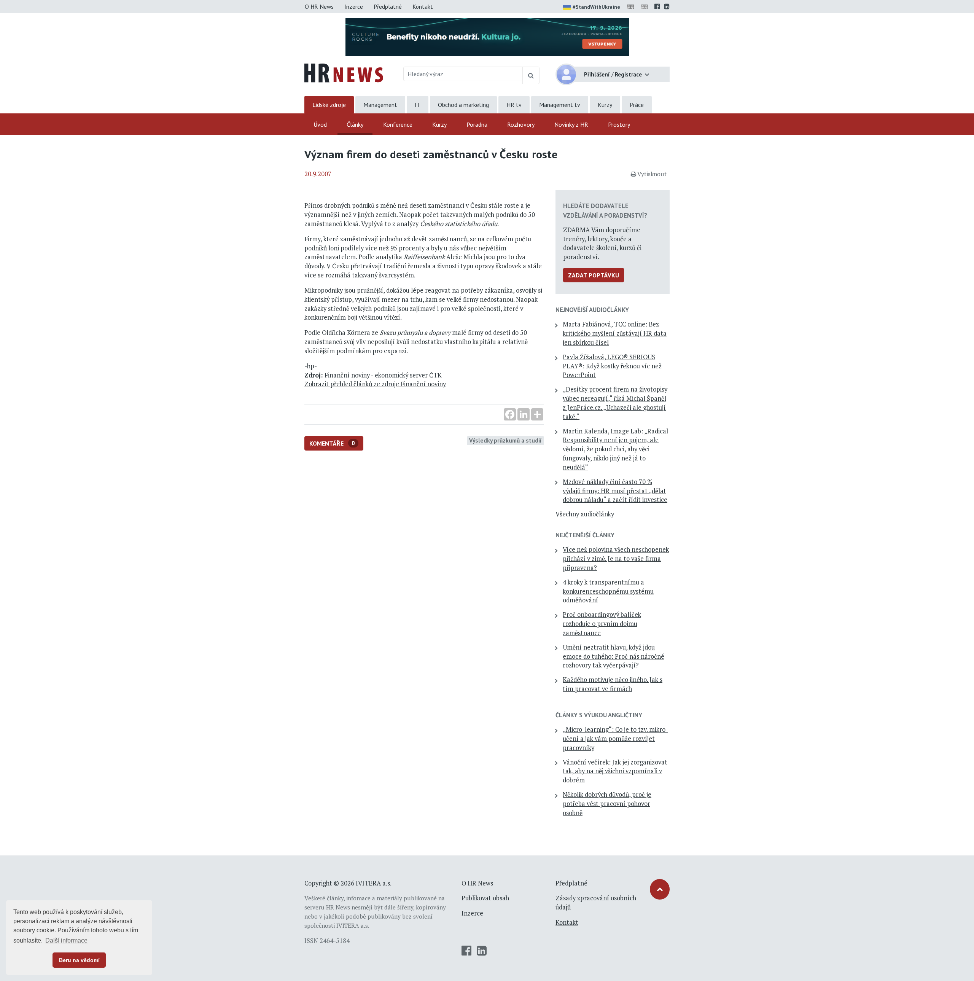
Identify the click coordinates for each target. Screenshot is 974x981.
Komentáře (332, 443)
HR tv (514, 104)
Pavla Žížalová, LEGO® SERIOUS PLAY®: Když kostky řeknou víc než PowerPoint (612, 366)
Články (355, 124)
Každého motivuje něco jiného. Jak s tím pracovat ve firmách (612, 684)
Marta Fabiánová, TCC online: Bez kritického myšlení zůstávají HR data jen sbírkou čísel (615, 333)
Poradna (476, 124)
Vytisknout (652, 174)
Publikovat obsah (485, 898)
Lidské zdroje (329, 104)
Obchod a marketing (463, 104)
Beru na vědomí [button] (79, 960)
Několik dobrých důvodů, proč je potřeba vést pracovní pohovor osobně (607, 803)
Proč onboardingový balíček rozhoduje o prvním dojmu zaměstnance (602, 623)
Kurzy (605, 104)
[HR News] (343, 72)
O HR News (319, 6)
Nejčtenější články (584, 535)
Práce (637, 104)
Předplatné (388, 6)
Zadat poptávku (593, 275)
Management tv (559, 104)
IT (417, 104)
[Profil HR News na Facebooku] (657, 6)
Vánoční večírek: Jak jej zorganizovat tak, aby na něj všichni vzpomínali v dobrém (615, 771)
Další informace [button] (66, 940)
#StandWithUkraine (596, 6)
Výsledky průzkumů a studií (505, 440)
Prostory (619, 124)
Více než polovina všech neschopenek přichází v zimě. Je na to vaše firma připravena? (616, 558)
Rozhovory (521, 124)
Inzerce (353, 6)
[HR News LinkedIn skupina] (667, 6)
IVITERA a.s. (374, 883)
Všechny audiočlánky (584, 514)
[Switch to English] (632, 6)
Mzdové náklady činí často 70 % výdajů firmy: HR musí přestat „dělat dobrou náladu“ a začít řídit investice (615, 491)
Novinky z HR (571, 124)
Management (380, 104)
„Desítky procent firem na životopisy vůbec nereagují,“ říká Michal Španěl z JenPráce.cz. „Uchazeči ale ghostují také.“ (615, 402)
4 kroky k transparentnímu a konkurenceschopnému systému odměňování (608, 591)
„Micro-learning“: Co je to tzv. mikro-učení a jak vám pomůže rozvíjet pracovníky (615, 738)
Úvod (320, 124)
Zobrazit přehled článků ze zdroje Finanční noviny (375, 384)
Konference (397, 124)
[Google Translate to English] (646, 6)
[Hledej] (531, 75)
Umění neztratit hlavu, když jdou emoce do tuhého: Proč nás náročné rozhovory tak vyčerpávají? (613, 656)
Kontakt (422, 6)
